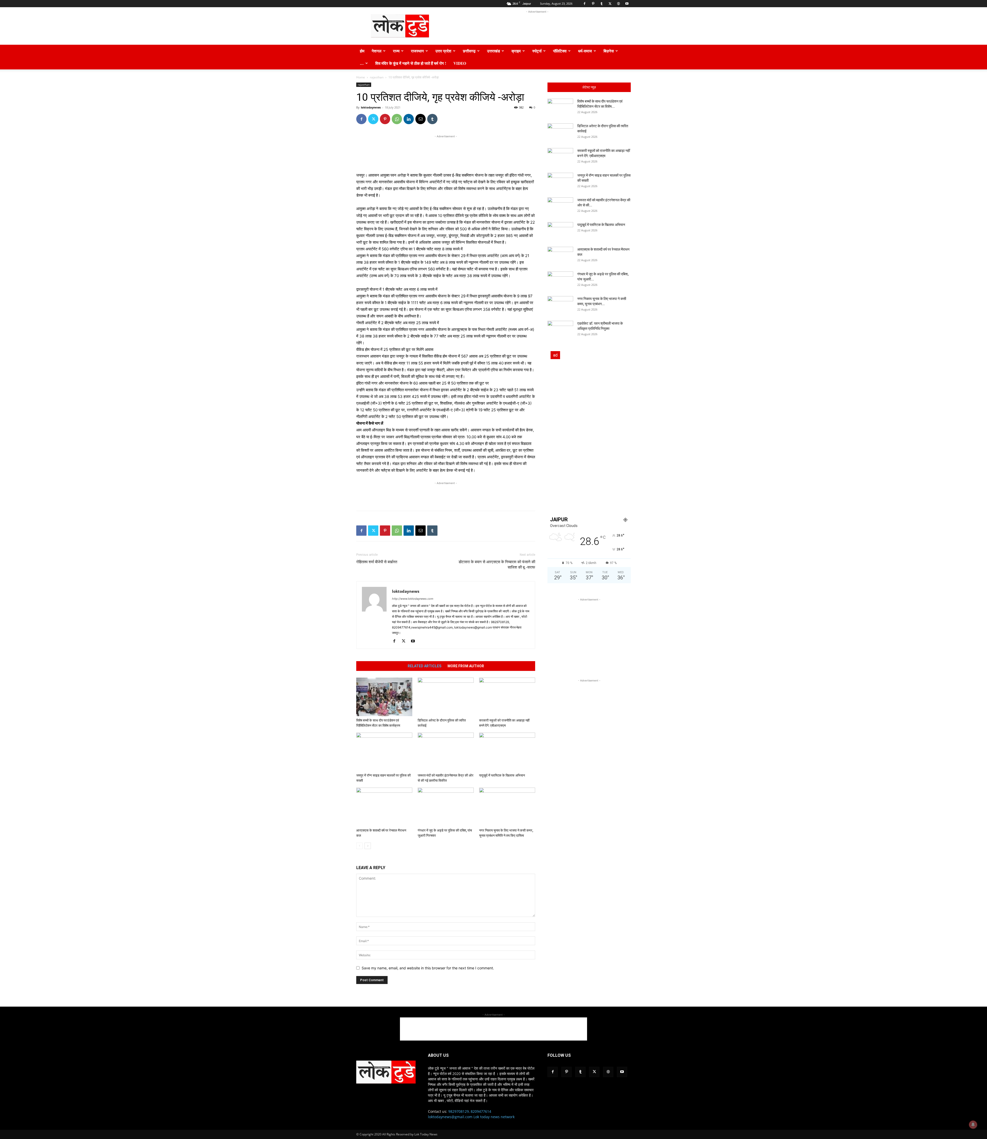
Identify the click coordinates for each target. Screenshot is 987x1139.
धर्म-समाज (585, 51)
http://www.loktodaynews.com (412, 598)
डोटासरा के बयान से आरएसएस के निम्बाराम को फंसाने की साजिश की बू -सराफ (497, 565)
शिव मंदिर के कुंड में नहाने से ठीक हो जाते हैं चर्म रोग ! (410, 63)
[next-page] (367, 846)
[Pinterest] (593, 3)
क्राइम (516, 51)
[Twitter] (610, 3)
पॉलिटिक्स (559, 51)
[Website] (618, 3)
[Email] (420, 119)
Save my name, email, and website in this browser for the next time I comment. (428, 968)
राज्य (396, 51)
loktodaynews (371, 107)
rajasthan (376, 77)
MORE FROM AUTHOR (465, 666)
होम (362, 51)
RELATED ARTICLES (424, 666)
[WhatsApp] (397, 119)
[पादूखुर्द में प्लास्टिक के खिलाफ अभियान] (507, 752)
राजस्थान (417, 51)
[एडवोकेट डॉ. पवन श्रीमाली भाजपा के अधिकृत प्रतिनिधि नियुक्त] (560, 330)
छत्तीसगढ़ (469, 51)
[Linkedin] (409, 119)
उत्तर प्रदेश (443, 51)
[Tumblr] (601, 3)
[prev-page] (359, 846)
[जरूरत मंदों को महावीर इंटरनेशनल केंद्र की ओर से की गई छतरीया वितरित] (446, 752)
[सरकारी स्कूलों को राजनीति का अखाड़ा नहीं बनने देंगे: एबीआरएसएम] (507, 697)
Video (459, 63)
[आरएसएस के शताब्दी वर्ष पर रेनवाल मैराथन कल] (384, 807)
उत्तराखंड (493, 51)
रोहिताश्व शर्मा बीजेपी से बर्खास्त (376, 562)
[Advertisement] (537, 26)
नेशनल (376, 51)
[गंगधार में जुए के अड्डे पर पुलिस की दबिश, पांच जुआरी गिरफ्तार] (446, 807)
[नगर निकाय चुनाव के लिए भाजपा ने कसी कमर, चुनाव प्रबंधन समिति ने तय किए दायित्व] (507, 807)
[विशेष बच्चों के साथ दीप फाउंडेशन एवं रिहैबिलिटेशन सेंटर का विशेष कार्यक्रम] (384, 697)
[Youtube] (627, 3)
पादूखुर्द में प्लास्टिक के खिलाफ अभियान (502, 775)
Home (360, 77)
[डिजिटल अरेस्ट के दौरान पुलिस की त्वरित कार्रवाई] (446, 697)
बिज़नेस (609, 51)
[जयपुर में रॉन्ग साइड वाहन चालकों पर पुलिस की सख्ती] (384, 752)
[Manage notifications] (973, 1124)
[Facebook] (584, 3)
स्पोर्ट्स (537, 51)
